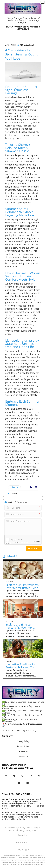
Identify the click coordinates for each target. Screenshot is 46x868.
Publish (35, 548)
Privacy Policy (23, 849)
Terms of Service (23, 842)
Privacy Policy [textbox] (23, 741)
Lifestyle (14, 487)
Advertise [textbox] (23, 751)
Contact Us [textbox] (23, 756)
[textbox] (23, 23)
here (42, 866)
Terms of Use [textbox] (23, 746)
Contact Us (23, 835)
